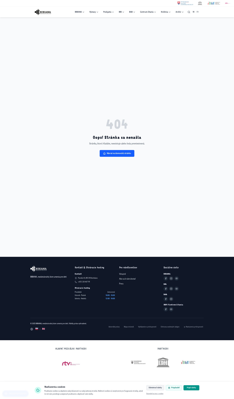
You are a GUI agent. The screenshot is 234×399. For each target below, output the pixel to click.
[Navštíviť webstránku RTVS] (71, 363)
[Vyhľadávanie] (188, 12)
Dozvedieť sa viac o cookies (154, 394)
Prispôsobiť (175, 388)
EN (198, 12)
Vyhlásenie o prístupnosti (147, 327)
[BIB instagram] (171, 289)
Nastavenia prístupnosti (194, 327)
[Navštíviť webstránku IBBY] (188, 362)
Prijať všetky (191, 388)
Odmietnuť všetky (155, 388)
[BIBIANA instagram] (171, 278)
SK (193, 12)
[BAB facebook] (166, 299)
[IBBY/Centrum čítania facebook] (166, 309)
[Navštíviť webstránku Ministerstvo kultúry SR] (138, 362)
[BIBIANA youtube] (176, 278)
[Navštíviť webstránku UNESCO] (163, 362)
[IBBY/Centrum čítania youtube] (171, 309)
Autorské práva (114, 327)
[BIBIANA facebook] (166, 278)
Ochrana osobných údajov (170, 327)
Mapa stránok (129, 327)
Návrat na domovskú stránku (119, 153)
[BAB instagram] (171, 299)
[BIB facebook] (166, 289)
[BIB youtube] (176, 289)
